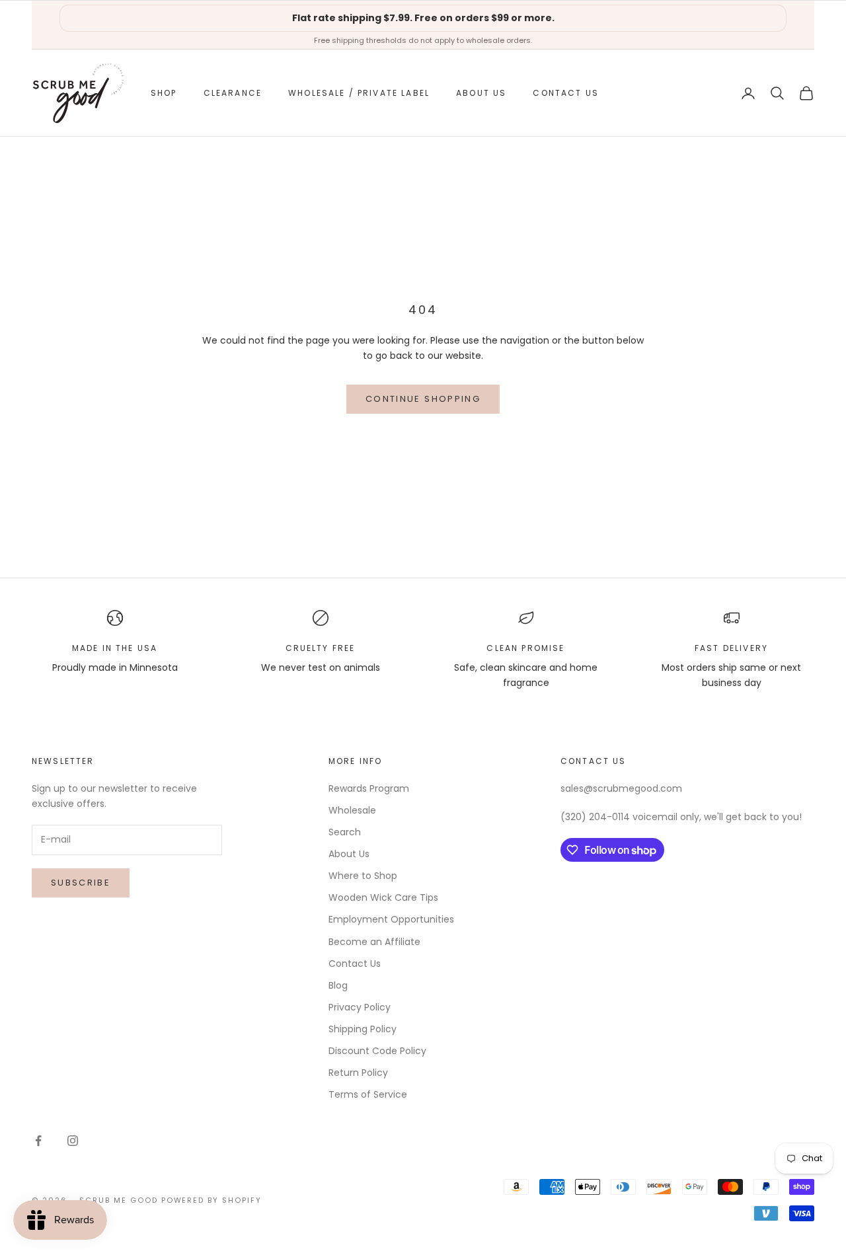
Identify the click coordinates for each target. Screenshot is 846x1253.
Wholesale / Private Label (359, 92)
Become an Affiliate (374, 941)
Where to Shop (362, 875)
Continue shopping (423, 399)
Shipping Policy (362, 1029)
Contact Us (566, 92)
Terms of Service (367, 1094)
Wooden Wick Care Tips (383, 897)
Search (344, 832)
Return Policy (358, 1072)
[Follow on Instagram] (72, 1140)
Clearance (233, 92)
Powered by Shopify (211, 1200)
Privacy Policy (359, 1007)
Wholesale (352, 810)
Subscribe (80, 882)
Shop (164, 92)
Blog (338, 985)
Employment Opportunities (391, 919)
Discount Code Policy (377, 1050)
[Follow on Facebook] (38, 1140)
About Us (481, 92)
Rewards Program (368, 788)
